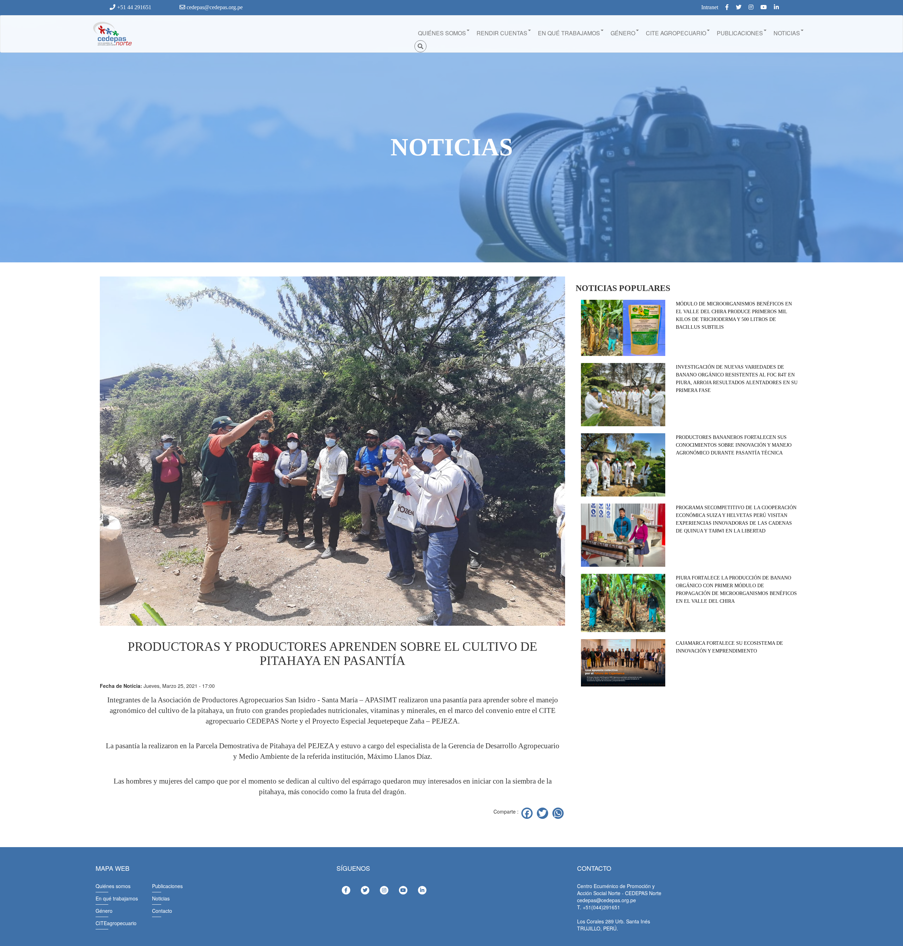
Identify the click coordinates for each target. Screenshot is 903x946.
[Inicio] (112, 33)
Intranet (709, 7)
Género (104, 910)
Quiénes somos (113, 886)
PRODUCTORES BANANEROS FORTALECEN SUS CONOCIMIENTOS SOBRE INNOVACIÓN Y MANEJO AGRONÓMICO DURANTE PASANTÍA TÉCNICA (734, 445)
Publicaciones (167, 886)
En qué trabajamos (117, 898)
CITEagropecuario (116, 923)
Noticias (161, 898)
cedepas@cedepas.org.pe (214, 7)
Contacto (162, 910)
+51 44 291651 (134, 7)
